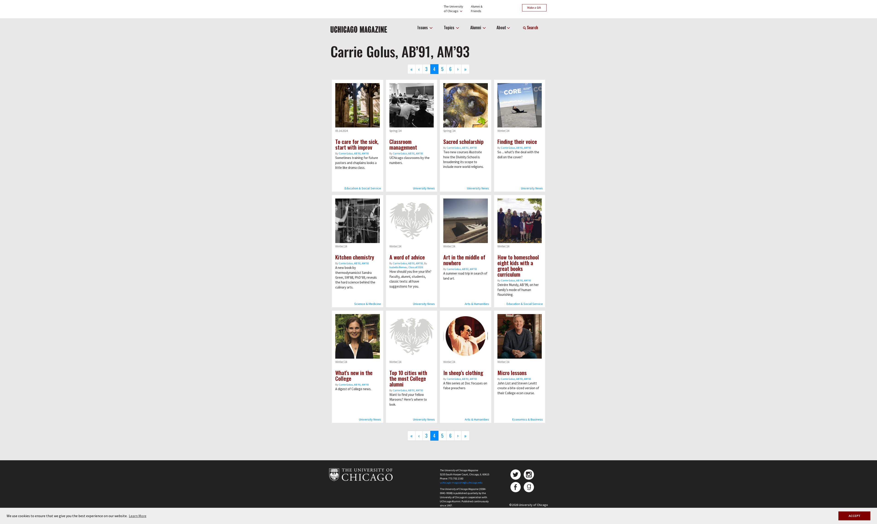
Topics (449, 27)
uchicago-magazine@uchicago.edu (461, 482)
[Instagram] (529, 474)
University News (424, 188)
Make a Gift (534, 8)
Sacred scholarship (463, 141)
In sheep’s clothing (463, 372)
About (501, 27)
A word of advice (407, 257)
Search (532, 27)
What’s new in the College (353, 375)
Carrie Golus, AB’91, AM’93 (354, 153)
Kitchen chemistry (354, 257)
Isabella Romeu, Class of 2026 (406, 267)
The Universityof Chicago (453, 8)
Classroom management (403, 144)
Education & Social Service (363, 188)
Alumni (476, 27)
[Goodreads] (529, 487)
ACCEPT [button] (854, 516)
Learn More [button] (137, 515)
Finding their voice (517, 141)
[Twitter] (515, 474)
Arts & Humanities (477, 304)
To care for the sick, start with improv (356, 144)
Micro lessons (512, 372)
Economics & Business (527, 419)
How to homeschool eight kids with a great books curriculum (518, 265)
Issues (423, 27)
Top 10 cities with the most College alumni (408, 378)
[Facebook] (515, 487)
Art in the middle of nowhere (464, 260)
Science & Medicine (367, 304)
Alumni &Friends (477, 8)
